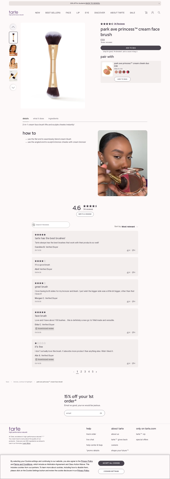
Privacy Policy (87, 461)
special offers (142, 440)
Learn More (26, 443)
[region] (85, 467)
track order (91, 434)
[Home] (18, 430)
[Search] (159, 13)
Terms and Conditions (23, 464)
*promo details (92, 451)
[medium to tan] (120, 72)
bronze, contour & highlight (23, 382)
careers (114, 445)
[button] (68, 13)
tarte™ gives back (119, 440)
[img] (102, 24)
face (7, 382)
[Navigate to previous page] (74, 372)
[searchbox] (52, 225)
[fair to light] (116, 72)
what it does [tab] (38, 119)
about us (115, 434)
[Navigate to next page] (96, 372)
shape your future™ (120, 451)
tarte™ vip (140, 434)
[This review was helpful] (128, 250)
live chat (90, 440)
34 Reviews (119, 24)
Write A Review (85, 214)
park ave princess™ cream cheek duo (131, 63)
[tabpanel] (85, 124)
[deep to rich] (124, 72)
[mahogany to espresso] (128, 72)
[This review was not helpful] (133, 250)
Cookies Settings (111, 471)
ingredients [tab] (53, 119)
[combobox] (126, 227)
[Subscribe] (100, 413)
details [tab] (26, 119)
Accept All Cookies (111, 463)
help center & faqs (94, 445)
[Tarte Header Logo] (16, 13)
